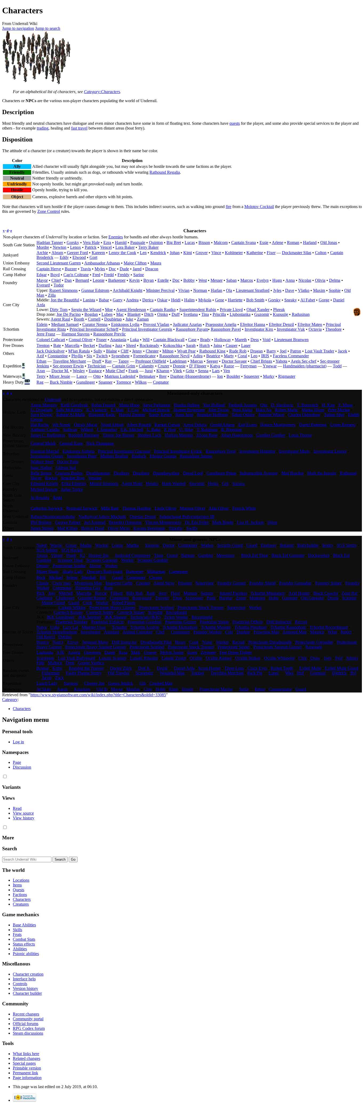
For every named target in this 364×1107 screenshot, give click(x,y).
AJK (60, 652)
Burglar (225, 598)
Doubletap (113, 319)
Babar (104, 300)
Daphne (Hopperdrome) (190, 376)
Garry (118, 300)
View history (23, 818)
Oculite (196, 658)
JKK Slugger (115, 617)
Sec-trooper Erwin (68, 366)
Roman (293, 242)
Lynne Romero (342, 424)
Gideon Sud (66, 467)
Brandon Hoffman (212, 414)
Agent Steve (163, 583)
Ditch (148, 314)
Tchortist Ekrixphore (180, 627)
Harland (310, 242)
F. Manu (345, 405)
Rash (151, 593)
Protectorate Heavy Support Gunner (95, 647)
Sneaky (290, 300)
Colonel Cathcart (51, 339)
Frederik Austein (243, 405)
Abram (57, 252)
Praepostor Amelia (220, 324)
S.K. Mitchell (131, 429)
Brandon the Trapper (86, 668)
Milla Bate (110, 508)
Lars (216, 370)
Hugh (71, 555)
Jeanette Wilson (271, 414)
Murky (268, 376)
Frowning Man (266, 632)
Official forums (25, 1023)
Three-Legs (234, 668)
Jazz (118, 345)
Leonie (98, 280)
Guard (251, 545)
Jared (137, 269)
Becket (89, 345)
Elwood (79, 257)
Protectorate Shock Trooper (200, 607)
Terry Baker (148, 247)
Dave (289, 290)
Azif (40, 356)
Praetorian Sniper (214, 622)
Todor (59, 285)
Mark (135, 652)
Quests (18, 890)
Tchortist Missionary (268, 593)
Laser (245, 345)
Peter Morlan (339, 410)
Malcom (221, 242)
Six (89, 356)
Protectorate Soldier (69, 565)
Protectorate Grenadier (314, 642)
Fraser (101, 339)
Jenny (137, 351)
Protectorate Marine (216, 689)
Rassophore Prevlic (109, 334)
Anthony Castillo (45, 429)
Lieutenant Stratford (252, 290)
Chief (56, 280)
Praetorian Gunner (180, 622)
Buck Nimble (61, 382)
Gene (219, 300)
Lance (81, 376)
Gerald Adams (222, 424)
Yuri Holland (214, 405)
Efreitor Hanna (252, 324)
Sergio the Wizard (86, 309)
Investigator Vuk (291, 329)
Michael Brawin (156, 410)
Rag (40, 382)
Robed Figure (123, 602)
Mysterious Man (88, 583)
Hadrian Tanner (50, 242)
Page (17, 762)
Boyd (55, 274)
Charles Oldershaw (304, 414)
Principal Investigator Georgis (147, 329)
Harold (121, 242)
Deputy (43, 565)
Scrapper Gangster (102, 560)
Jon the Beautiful (65, 300)
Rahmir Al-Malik (70, 414)
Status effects (24, 944)
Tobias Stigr (334, 414)
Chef (160, 632)
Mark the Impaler (321, 473)
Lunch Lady (47, 683)
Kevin (134, 280)
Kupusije (280, 314)
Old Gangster (312, 598)
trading (42, 128)
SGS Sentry (347, 545)
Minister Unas (94, 627)
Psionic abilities (26, 953)
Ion (220, 376)
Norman (200, 290)
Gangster (289, 598)
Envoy (73, 642)
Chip (302, 658)
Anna (290, 280)
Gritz (190, 370)
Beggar (43, 668)
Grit (225, 483)
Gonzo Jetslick (120, 683)
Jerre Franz (46, 334)
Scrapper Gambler (152, 560)
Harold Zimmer (132, 414)
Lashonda (45, 652)
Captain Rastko (163, 309)
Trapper (197, 673)
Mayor (42, 280)
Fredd (109, 274)
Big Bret (174, 242)
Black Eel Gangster (288, 555)
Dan (68, 280)
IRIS (265, 356)
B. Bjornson (231, 429)
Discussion (22, 767)
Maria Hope (129, 405)
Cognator (161, 382)
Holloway (222, 339)
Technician (96, 366)
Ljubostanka (240, 314)
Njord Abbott (112, 424)
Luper (274, 673)
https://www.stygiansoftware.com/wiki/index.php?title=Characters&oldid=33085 (98, 695)
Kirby (57, 668)
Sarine (138, 274)
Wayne (56, 545)
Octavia (315, 329)
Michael (56, 577)
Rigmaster (286, 376)
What (332, 632)
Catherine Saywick (47, 508)
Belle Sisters (41, 473)
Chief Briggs (261, 361)
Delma (334, 280)
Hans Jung (184, 414)
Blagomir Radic (102, 414)
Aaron (62, 689)
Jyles (277, 290)
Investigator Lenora (330, 451)
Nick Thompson (100, 443)
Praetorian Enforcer (107, 622)
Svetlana (190, 314)
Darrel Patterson (312, 424)
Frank (133, 370)
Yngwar (270, 366)
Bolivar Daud (92, 528)
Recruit (301, 622)
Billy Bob (134, 593)
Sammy (207, 593)
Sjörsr (272, 522)
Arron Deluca (195, 424)
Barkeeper (117, 280)
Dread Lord (193, 473)
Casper (231, 345)
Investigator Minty (294, 451)
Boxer (180, 642)
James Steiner (42, 528)
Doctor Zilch (121, 668)
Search (9, 848)
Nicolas (304, 280)
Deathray (121, 473)
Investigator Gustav (47, 456)
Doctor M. (60, 370)
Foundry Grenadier (295, 583)
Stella (243, 689)
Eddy (64, 257)
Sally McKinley (69, 410)
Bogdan (91, 314)
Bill (103, 577)
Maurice (317, 632)
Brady (205, 339)
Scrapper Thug (70, 560)
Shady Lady (73, 571)
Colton (320, 252)
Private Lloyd (231, 309)
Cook (87, 602)
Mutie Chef (115, 370)
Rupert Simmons (63, 290)
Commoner (187, 545)
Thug (158, 555)
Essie (264, 242)
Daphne (243, 632)
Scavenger (194, 598)
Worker (207, 545)
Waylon (101, 545)
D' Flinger (197, 366)
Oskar (162, 300)
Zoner (241, 598)
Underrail (53, 399)
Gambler (205, 555)
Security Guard (230, 545)
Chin (148, 689)
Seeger (212, 361)
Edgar (42, 274)
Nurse (207, 642)
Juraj (149, 370)
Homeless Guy (87, 588)
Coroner (143, 583)
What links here (26, 1053)
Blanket (133, 314)
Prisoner (185, 583)
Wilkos (141, 382)
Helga (213, 483)
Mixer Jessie (59, 376)
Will (146, 339)
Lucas (190, 242)
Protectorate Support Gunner (277, 647)
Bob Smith (255, 300)
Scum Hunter (209, 668)
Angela (74, 652)
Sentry (327, 545)
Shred (131, 345)
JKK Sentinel (89, 617)
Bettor (260, 689)
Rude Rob (237, 351)
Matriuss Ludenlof (119, 376)
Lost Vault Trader (319, 351)
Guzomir (261, 314)
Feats (17, 934)
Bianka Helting (187, 405)
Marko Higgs (313, 410)
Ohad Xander (257, 309)
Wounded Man (172, 673)
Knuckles (82, 689)
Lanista (89, 300)
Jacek (342, 351)
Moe (109, 309)
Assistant (111, 632)
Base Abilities (24, 925)
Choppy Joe (94, 683)
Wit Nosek (61, 424)
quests (234, 123)
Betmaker (147, 376)
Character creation (28, 974)
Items (17, 885)
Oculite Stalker (247, 658)
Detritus (65, 637)
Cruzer (163, 366)
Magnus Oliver (192, 508)
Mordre (43, 247)
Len (143, 252)
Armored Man (294, 632)
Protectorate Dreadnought (270, 642)
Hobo (273, 598)
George (150, 652)
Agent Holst (132, 483)
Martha (133, 545)
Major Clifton (135, 263)
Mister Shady (48, 571)
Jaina (217, 345)
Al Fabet (307, 300)
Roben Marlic (286, 410)
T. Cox (133, 410)
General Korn (71, 443)
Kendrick (158, 252)
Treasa (42, 555)
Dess (254, 339)
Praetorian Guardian (144, 622)
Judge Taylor (72, 489)
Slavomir (196, 483)
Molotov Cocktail (259, 206)
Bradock (139, 456)
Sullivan (70, 429)
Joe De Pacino (68, 314)
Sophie (335, 290)
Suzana (238, 483)
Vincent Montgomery (163, 522)
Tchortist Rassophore (288, 627)
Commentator (280, 689)
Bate (57, 345)
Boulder (233, 376)
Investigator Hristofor (257, 451)
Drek (70, 663)
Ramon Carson (167, 424)
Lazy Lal (70, 627)
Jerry (163, 593)
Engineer (268, 545)
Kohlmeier (234, 252)
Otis (263, 405)
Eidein (42, 324)
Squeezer (251, 376)
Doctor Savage (234, 361)
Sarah (191, 345)
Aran (41, 370)
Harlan (216, 290)
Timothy (176, 528)
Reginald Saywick (81, 508)
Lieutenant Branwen (291, 339)
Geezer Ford (77, 252)
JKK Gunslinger (60, 617)
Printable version (27, 1068)
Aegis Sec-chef (303, 361)
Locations (21, 880)
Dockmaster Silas (296, 252)
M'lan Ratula (79, 351)
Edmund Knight (44, 483)
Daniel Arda (184, 668)
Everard (43, 285)
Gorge (324, 300)
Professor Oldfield (150, 361)
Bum (108, 588)
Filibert (117, 593)
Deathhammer (98, 473)
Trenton (43, 345)
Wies (289, 673)
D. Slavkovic (282, 405)
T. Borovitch (307, 405)
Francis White (244, 508)
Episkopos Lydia (125, 324)
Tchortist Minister (216, 627)
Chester (152, 351)
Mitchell (66, 593)
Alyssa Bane (206, 435)
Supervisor (205, 583)
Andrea (132, 300)
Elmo (173, 689)
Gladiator (44, 598)
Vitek (177, 370)
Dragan (256, 351)
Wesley (79, 370)
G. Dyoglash (41, 410)
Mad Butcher (292, 473)
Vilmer (57, 555)
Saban (231, 280)
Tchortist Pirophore (250, 627)
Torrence (123, 382)
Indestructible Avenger (259, 473)
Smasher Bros (72, 478)
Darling (105, 345)
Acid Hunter (299, 593)
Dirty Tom (58, 309)
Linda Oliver (165, 508)
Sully (98, 351)
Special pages (24, 1063)
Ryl (353, 673)
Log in (18, 742)
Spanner (105, 382)
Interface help (24, 979)
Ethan (41, 361)
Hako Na (263, 410)
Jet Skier (44, 689)
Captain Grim (123, 366)
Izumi (192, 652)
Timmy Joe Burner (118, 435)
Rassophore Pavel (226, 329)
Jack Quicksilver (50, 351)
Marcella (72, 345)
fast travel (79, 128)
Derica (147, 300)
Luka (134, 339)
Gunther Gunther (270, 435)
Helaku (152, 483)
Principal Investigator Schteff (94, 329)
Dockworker (318, 555)
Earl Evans (247, 424)
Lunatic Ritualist (144, 658)
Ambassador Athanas (102, 263)
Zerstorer (208, 652)
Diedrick (339, 673)
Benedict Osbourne (125, 522)
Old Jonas (328, 242)
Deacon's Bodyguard (104, 571)
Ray (108, 361)
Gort (93, 257)
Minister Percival (160, 290)
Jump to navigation (18, 28)
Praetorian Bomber (71, 622)
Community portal (28, 1019)
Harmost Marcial (45, 451)
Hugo (277, 280)
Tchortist (119, 627)
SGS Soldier (47, 550)
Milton (167, 351)
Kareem (98, 252)
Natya (42, 627)
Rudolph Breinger (83, 435)
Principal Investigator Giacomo (124, 451)
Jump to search (47, 28)
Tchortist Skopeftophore (57, 632)
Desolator (141, 473)
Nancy (58, 642)
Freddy (124, 274)
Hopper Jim (98, 555)
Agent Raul (60, 319)
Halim (189, 300)
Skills (17, 929)
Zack (59, 677)
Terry (41, 376)
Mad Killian (67, 528)
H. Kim (328, 405)
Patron (295, 351)
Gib (142, 683)
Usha (54, 627)
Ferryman (248, 366)
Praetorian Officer (248, 622)
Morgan (190, 593)
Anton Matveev (44, 405)
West (203, 280)
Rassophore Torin (221, 451)
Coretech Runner (68, 612)
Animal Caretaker (137, 632)
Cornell (94, 319)
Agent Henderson (131, 309)
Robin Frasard (103, 405)
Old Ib (101, 689)
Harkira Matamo (179, 435)
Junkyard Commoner (132, 555)
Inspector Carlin (119, 583)
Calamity (146, 366)
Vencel (106, 247)
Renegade (313, 647)
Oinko (162, 314)
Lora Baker (125, 247)
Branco (43, 642)
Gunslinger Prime (221, 473)
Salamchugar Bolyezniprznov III (186, 516)
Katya (215, 366)
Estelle (163, 280)
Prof (338, 658)
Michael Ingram (44, 489)
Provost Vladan (156, 324)
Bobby (189, 280)
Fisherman (50, 673)
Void (266, 339)
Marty (229, 356)
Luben (107, 314)
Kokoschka (172, 345)
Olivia (320, 280)
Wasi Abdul (242, 410)
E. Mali (117, 410)
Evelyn (263, 280)
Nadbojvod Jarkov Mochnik (102, 516)
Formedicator (144, 356)
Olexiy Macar (85, 424)
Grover (202, 252)
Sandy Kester (160, 414)
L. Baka (153, 429)
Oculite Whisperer (279, 658)
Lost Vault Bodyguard (76, 658)
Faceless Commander (291, 356)
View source (23, 813)
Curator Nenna (94, 324)
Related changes (26, 1058)
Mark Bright (222, 522)
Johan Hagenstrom (237, 435)
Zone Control (48, 211)
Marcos (246, 280)
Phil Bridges (41, 522)
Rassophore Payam (192, 329)
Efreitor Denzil (281, 324)
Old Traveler (118, 673)
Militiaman (156, 571)
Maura (155, 263)
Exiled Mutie (310, 668)
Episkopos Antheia (78, 451)
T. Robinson (207, 429)
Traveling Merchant (69, 361)
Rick (41, 593)
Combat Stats (24, 939)
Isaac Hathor (41, 467)
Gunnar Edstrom (95, 290)
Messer (217, 280)
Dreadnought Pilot (155, 642)
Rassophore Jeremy (196, 456)
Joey (327, 658)
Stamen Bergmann (189, 410)
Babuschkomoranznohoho (53, 516)
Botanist (287, 545)
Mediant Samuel (65, 324)
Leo (254, 356)
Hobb (160, 689)
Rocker (51, 478)
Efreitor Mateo (310, 324)
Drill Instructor (278, 622)
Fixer (271, 252)
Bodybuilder (307, 545)
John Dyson (218, 410)
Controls (20, 983)
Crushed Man (160, 683)
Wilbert (87, 429)
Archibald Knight (127, 290)
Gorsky (73, 242)
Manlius (133, 689)
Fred (96, 274)
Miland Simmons (104, 483)
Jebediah (88, 577)
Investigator (90, 632)
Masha (85, 545)
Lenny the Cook (122, 252)
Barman (188, 555)
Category (10, 699)
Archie (42, 252)
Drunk (332, 598)
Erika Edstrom (74, 483)
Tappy (123, 361)
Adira (198, 356)
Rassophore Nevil (174, 356)
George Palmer (67, 522)
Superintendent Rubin (197, 309)
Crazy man (61, 583)
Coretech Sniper (130, 612)
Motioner (257, 598)
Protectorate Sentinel (156, 607)
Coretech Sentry (100, 612)
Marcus (196, 361)
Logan (117, 545)
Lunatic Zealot (173, 658)
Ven (226, 370)
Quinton (156, 242)
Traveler (162, 598)
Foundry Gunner (231, 583)
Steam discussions (28, 1033)
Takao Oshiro (243, 414)
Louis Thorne (300, 435)
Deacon (151, 269)
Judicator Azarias (187, 324)
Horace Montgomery (278, 424)
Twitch (102, 356)
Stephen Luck (149, 435)
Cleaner (155, 577)
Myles (100, 269)
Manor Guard (53, 602)
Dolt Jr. (144, 668)
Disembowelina (166, 473)
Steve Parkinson (156, 405)
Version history (25, 988)
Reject (346, 632)
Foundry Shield (262, 583)
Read (17, 808)
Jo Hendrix (40, 497)
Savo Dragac (41, 414)
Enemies (115, 237)
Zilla (52, 295)
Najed (42, 545)
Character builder (27, 993)
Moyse (117, 689)
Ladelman (178, 361)
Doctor (169, 545)
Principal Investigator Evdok (178, 451)
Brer (163, 376)
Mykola (204, 300)
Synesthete (120, 356)
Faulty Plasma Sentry (84, 673)
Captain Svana (243, 242)
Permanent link (25, 1073)
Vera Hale (91, 242)
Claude (42, 583)
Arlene (277, 242)
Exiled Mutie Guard (341, 668)
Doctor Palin (67, 461)
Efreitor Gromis (163, 456)
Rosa (123, 652)
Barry (271, 351)
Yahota (281, 361)
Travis (85, 269)
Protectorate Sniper (234, 647)
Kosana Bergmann (149, 528)
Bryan (148, 280)
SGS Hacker (72, 550)
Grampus (318, 673)
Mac (120, 314)
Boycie (101, 593)
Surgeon (152, 545)
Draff (96, 361)
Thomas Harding (136, 508)
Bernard (82, 280)
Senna (203, 370)
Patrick (90, 247)
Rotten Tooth (282, 668)
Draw (315, 658)
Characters (22, 708)
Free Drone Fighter (236, 652)
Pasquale (137, 242)
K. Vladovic (96, 410)
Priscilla (219, 314)
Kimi (187, 252)
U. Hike (186, 429)
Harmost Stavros (76, 334)
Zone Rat (349, 593)
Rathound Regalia (164, 172)
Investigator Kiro (259, 329)
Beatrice (213, 356)
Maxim (319, 290)
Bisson (204, 242)
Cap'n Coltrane (76, 274)
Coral (242, 356)
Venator (94, 478)
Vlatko (303, 290)
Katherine (254, 252)
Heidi (175, 300)
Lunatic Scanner (112, 658)
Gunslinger (85, 382)
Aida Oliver (219, 508)
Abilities (20, 949)
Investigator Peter (81, 456)
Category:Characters (102, 91)
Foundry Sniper (328, 583)
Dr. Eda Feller (197, 522)
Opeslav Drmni (143, 516)
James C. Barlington (48, 435)
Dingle (187, 689)
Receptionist (176, 612)
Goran (71, 545)
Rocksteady (149, 345)
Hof (300, 673)
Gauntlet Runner (92, 598)
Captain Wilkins (72, 607)
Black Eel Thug (254, 555)
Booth (79, 319)
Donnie (179, 366)
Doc (112, 269)
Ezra (107, 242)
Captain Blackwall (168, 339)
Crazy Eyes (257, 668)
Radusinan (301, 314)
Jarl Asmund (94, 522)
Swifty (192, 528)
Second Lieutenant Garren (59, 263)
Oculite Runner (219, 658)
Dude (124, 269)
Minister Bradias (114, 456)
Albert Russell (139, 424)
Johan (175, 252)
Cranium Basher (69, 473)
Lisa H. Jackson (250, 522)
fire (228, 206)
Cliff (124, 351)
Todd (337, 366)
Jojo (51, 593)
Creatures (21, 904)
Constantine (58, 356)
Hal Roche (40, 424)
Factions (20, 894)
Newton (59, 247)
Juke (129, 319)
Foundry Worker (207, 632)
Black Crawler (325, 593)
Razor (229, 366)
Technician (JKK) (145, 617)
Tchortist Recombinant (329, 627)
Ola (229, 290)
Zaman (143, 319)
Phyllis (77, 356)
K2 (82, 555)
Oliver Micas (119, 528)
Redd (57, 497)
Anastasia (118, 339)
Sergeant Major (95, 642)
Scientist (349, 598)
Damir (109, 652)
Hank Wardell (173, 483)
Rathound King (212, 351)
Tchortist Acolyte (144, 627)
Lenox (75, 247)
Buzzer (71, 269)
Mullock (55, 663)
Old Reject (46, 637)
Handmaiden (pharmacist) (304, 366)
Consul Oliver (80, 339)
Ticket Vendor (176, 617)
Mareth (241, 339)
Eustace (95, 370)
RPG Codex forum (29, 1028)
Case (192, 339)
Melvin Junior (172, 652)
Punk (211, 598)
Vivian (183, 290)
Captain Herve (49, 269)
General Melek (43, 443)
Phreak (279, 309)
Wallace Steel (42, 461)
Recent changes (26, 1014)
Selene (72, 577)
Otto (97, 376)
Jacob (46, 677)
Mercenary (226, 555)
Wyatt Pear (186, 351)
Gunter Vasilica (91, 663)
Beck (41, 577)
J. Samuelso (107, 429)
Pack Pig (254, 673)
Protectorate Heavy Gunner (112, 607)
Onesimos (92, 652)
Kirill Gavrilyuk (74, 405)
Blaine (111, 351)
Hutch (204, 345)
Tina (205, 314)
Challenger (65, 598)
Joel (283, 351)
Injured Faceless (233, 593)
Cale (229, 632)
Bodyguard (141, 598)
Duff (176, 314)
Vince (216, 252)
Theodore (333, 329)
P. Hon (170, 429)
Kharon (162, 370)
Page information (27, 1077)
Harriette (235, 300)
